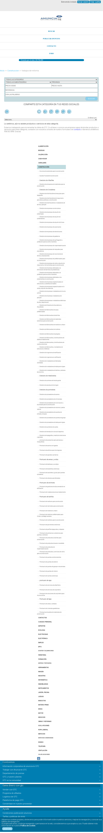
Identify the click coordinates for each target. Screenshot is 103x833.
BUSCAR (51, 31)
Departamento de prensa (51, 773)
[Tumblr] (57, 116)
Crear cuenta (95, 2)
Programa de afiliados (51, 793)
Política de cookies (27, 826)
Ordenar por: (92, 118)
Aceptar (7, 829)
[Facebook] (45, 116)
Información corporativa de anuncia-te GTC (51, 766)
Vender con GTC (51, 789)
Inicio (2, 71)
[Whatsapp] (7, 112)
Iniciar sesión (83, 2)
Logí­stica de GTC (51, 797)
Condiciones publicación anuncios (51, 813)
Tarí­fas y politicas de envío (51, 816)
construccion (13, 71)
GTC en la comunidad (51, 780)
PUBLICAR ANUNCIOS (51, 39)
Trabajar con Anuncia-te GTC (51, 770)
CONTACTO (51, 46)
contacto (77, 129)
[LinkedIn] (51, 116)
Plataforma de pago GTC (51, 800)
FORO (51, 53)
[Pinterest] (69, 116)
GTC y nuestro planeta (51, 777)
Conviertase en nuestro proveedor (51, 804)
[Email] (39, 116)
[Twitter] (63, 116)
